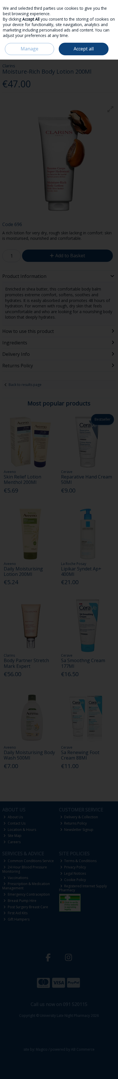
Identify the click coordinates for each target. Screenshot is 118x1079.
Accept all (84, 49)
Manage (29, 49)
